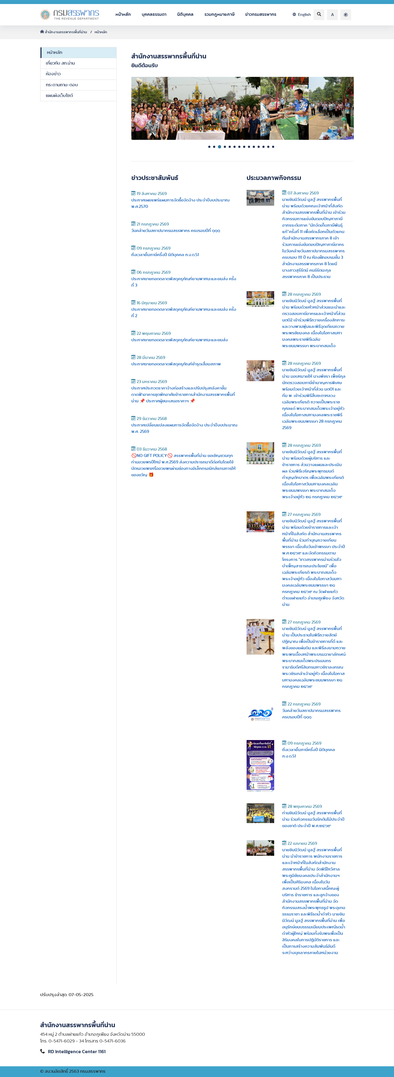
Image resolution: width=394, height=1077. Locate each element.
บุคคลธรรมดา (154, 14)
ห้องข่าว (53, 74)
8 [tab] (244, 147)
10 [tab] (254, 147)
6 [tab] (234, 147)
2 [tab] (214, 147)
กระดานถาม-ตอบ (62, 85)
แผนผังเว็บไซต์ (59, 95)
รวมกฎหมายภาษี (220, 14)
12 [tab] (263, 147)
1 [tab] (209, 147)
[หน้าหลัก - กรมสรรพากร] (69, 14)
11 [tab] (259, 147)
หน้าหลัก (123, 14)
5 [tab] (230, 147)
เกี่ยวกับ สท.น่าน (60, 63)
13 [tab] (268, 147)
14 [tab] (273, 147)
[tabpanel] (242, 108)
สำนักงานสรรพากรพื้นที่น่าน (66, 32)
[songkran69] (242, 108)
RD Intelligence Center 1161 (77, 1051)
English (304, 15)
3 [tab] (219, 146)
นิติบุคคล (185, 14)
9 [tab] (249, 147)
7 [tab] (239, 147)
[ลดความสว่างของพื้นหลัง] (345, 14)
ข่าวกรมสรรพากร (260, 14)
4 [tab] (225, 147)
